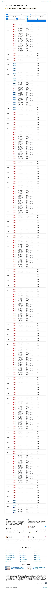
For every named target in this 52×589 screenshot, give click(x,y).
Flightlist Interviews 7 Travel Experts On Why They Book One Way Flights (17, 568)
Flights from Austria (22, 557)
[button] (21, 14)
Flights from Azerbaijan (9, 561)
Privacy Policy (45, 587)
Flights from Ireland (37, 557)
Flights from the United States (10, 555)
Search (36, 20)
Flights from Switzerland (23, 559)
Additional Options (15, 20)
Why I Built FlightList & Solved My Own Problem (39, 568)
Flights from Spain (8, 559)
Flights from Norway (37, 553)
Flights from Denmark (37, 559)
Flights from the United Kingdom (10, 557)
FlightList (3, 1)
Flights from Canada (22, 553)
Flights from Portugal (37, 551)
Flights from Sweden (23, 561)
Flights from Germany (9, 551)
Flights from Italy (22, 551)
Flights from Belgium (23, 555)
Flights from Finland (37, 555)
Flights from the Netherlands (10, 553)
